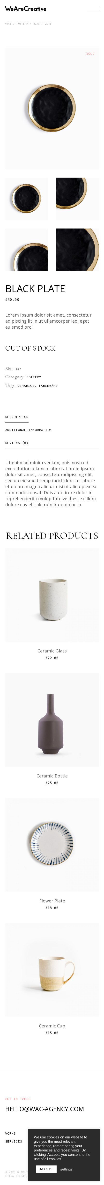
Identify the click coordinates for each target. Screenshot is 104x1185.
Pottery (34, 377)
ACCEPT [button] (46, 1169)
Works (10, 1133)
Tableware (48, 386)
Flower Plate (52, 901)
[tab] (17, 417)
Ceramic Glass (52, 651)
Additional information (28, 430)
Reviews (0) (17, 443)
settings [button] (66, 1169)
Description (17, 417)
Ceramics (26, 386)
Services (13, 1141)
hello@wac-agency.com (44, 1109)
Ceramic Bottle (52, 776)
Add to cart (55, 626)
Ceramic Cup (52, 1026)
